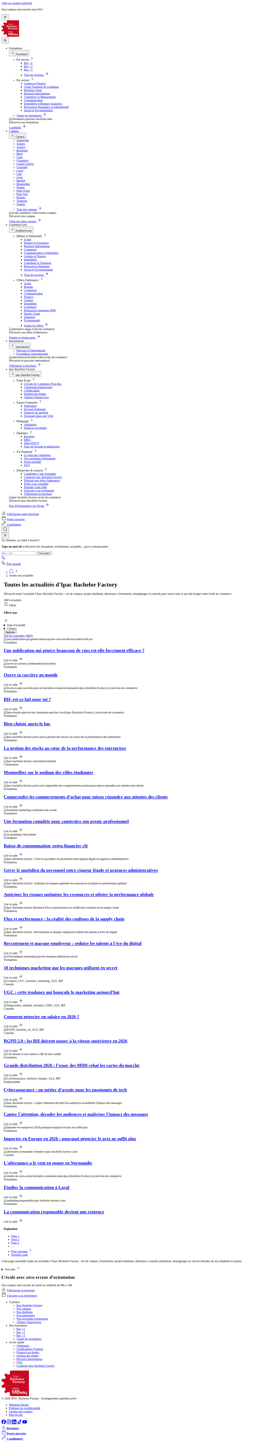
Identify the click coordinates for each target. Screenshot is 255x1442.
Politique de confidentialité (24, 1408)
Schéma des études (35, 394)
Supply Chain (32, 313)
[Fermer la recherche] (5, 535)
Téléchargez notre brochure (23, 514)
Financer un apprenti (36, 412)
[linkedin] (14, 1423)
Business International (37, 93)
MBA (27, 439)
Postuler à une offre (35, 487)
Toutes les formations (28, 1339)
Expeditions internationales (32, 353)
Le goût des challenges (37, 455)
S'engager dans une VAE (38, 416)
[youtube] (24, 1423)
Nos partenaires (25, 1315)
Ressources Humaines (37, 266)
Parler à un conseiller (36, 483)
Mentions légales (19, 1404)
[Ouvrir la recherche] (5, 529)
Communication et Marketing (41, 252)
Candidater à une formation (40, 473)
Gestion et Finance (35, 83)
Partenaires (30, 405)
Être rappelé (14, 563)
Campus (14, 130)
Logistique (30, 307)
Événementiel (32, 320)
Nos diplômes (24, 1312)
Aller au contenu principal (16, 3)
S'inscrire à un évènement (39, 490)
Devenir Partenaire (35, 409)
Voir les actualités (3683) (18, 635)
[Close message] (5, 17)
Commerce (30, 249)
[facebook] (4, 1423)
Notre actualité (32, 461)
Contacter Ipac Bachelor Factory (43, 477)
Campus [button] (12, 628)
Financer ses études (35, 427)
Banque (28, 286)
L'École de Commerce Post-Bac (43, 383)
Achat (27, 239)
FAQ (27, 465)
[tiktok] (19, 1423)
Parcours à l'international (30, 350)
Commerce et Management (40, 97)
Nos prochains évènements (39, 458)
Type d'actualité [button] (16, 625)
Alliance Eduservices (36, 397)
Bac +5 (28, 69)
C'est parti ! (44, 553)
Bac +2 (28, 63)
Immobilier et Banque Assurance (43, 103)
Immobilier (30, 259)
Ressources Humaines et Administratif (46, 107)
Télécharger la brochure (38, 494)
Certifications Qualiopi (29, 1349)
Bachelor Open (33, 90)
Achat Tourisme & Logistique (41, 86)
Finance (28, 297)
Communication (33, 100)
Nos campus (23, 1308)
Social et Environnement (38, 110)
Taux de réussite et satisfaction (42, 446)
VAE (19, 1362)
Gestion (28, 300)
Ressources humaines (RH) (40, 310)
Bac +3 (28, 66)
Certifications (32, 390)
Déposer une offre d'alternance (42, 480)
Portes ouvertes (16, 519)
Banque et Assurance (36, 242)
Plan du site (16, 1414)
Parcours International (29, 1359)
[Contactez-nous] (3, 558)
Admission (30, 424)
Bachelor (29, 436)
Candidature (14, 524)
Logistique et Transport (37, 263)
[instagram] (9, 1423)
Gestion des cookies (20, 1411)
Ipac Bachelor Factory (29, 1305)
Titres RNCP (31, 443)
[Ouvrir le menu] (5, 41)
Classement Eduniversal (38, 387)
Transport (29, 317)
